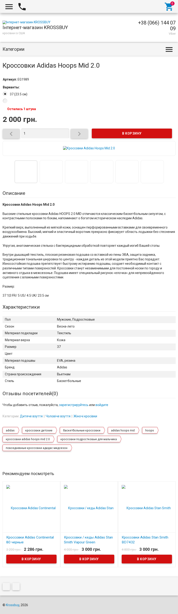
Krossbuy (12, 605)
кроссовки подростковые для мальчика (88, 439)
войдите (101, 405)
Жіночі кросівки (85, 416)
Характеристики (21, 307)
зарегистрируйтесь (74, 405)
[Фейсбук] (7, 587)
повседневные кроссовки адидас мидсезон (36, 448)
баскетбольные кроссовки (81, 430)
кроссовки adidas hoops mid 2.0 (28, 439)
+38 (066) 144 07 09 (157, 25)
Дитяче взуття (31, 416)
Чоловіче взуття (58, 416)
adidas (10, 430)
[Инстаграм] (17, 587)
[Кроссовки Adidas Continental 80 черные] (31, 531)
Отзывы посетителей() (30, 393)
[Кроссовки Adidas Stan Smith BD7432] (147, 531)
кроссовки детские (38, 430)
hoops (149, 430)
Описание (14, 193)
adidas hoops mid (123, 430)
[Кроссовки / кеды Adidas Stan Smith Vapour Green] (89, 531)
